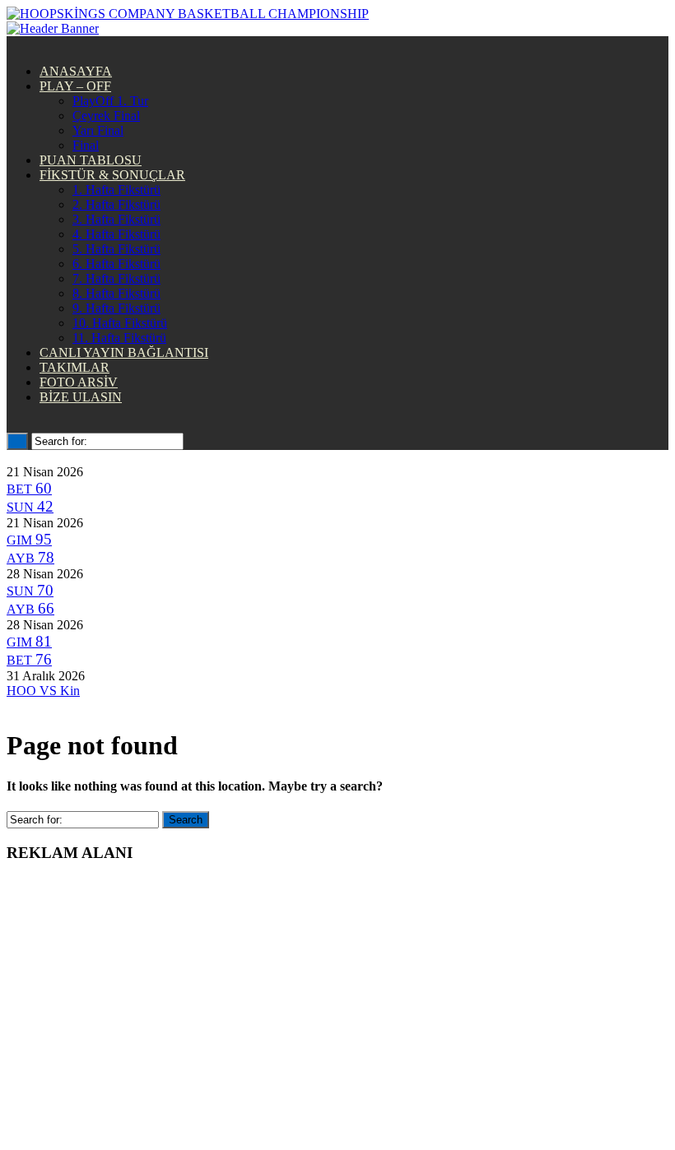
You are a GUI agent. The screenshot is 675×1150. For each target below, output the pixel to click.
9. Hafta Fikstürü (116, 308)
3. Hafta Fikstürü (116, 219)
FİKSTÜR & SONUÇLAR (112, 175)
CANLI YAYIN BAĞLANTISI (124, 352)
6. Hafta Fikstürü (116, 264)
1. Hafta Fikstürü (116, 190)
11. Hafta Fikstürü (119, 338)
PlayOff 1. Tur (110, 101)
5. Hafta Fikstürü (116, 249)
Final (85, 145)
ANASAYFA (76, 71)
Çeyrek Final (106, 116)
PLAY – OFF (75, 86)
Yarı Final (97, 130)
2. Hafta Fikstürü (116, 204)
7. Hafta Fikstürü (116, 278)
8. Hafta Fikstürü (116, 293)
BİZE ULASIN (81, 397)
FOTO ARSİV (79, 382)
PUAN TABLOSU (91, 160)
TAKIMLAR (74, 367)
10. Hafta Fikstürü (119, 323)
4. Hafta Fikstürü (116, 234)
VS (43, 691)
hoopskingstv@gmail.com (338, 1101)
